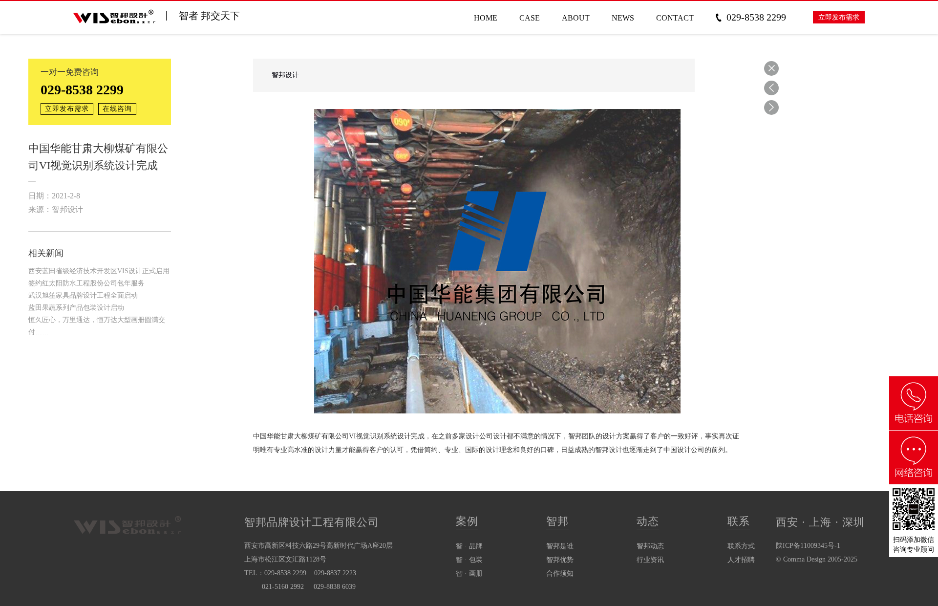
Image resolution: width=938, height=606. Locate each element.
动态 (648, 521)
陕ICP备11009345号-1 (808, 545)
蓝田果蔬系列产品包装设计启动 (76, 307)
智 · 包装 (469, 559)
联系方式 (741, 546)
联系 (738, 521)
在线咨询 (117, 108)
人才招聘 (741, 559)
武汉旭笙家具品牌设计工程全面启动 (83, 295)
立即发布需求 (838, 17)
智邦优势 (560, 559)
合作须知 (560, 573)
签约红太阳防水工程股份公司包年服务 (86, 283)
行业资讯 (650, 559)
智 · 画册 (469, 573)
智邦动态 (650, 546)
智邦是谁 (560, 546)
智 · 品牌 (469, 546)
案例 (467, 521)
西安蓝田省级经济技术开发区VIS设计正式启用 (99, 271)
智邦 (557, 521)
